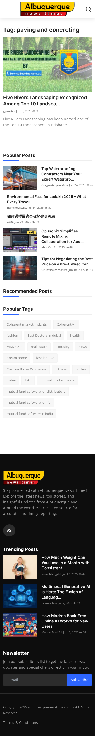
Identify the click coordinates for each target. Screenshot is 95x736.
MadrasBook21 (51, 632)
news (83, 346)
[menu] (6, 9)
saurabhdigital (51, 574)
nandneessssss (17, 207)
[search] (88, 9)
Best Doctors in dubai (44, 335)
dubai (11, 380)
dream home (17, 357)
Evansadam (49, 603)
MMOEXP (14, 346)
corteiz (81, 369)
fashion (12, 335)
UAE (28, 380)
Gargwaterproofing (54, 185)
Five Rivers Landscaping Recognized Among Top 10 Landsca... (45, 100)
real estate (39, 346)
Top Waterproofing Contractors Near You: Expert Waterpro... (61, 173)
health (75, 335)
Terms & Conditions (20, 722)
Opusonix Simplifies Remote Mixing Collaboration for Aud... (62, 236)
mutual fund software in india (30, 413)
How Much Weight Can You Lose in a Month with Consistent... (65, 562)
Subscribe (79, 679)
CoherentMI (66, 324)
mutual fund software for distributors (36, 391)
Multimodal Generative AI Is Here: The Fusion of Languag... (65, 592)
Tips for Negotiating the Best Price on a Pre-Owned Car (67, 261)
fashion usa (45, 357)
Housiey (62, 346)
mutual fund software (57, 380)
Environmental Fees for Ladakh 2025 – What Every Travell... (46, 199)
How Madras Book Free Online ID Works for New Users (64, 621)
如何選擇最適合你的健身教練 (31, 216)
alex (44, 247)
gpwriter (9, 111)
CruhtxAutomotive (54, 270)
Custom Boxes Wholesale (26, 369)
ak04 (10, 222)
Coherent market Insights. (27, 324)
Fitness (60, 369)
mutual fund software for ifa (28, 402)
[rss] (9, 530)
